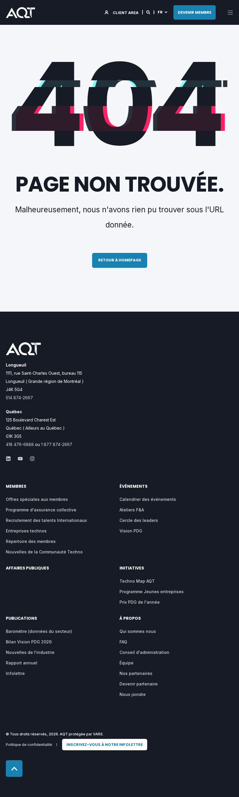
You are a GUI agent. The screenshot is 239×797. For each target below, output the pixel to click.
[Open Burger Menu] (230, 13)
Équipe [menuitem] (126, 662)
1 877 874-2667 (56, 444)
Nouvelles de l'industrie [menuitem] (30, 652)
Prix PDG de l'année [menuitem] (139, 602)
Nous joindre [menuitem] (132, 694)
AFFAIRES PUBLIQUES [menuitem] (27, 568)
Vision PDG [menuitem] (130, 530)
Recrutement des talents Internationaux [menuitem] (46, 520)
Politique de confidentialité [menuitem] (29, 744)
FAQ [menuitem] (123, 641)
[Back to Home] (20, 14)
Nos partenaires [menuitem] (135, 673)
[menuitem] (104, 744)
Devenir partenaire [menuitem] (138, 683)
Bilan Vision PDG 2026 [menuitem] (29, 641)
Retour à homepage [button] (119, 260)
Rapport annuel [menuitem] (21, 662)
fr (160, 12)
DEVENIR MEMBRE (194, 12)
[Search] (148, 12)
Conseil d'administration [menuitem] (144, 652)
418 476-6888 (20, 444)
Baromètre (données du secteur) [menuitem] (39, 631)
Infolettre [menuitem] (15, 673)
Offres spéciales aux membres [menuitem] (37, 499)
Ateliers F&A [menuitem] (131, 509)
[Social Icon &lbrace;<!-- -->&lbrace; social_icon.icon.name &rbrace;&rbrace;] (10, 458)
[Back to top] (14, 768)
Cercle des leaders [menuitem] (138, 520)
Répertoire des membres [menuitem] (31, 541)
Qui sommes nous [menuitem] (137, 631)
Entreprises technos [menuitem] (26, 530)
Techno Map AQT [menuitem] (137, 581)
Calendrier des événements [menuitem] (147, 499)
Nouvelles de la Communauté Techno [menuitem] (44, 551)
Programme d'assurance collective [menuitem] (41, 509)
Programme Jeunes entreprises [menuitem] (151, 591)
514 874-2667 (19, 397)
